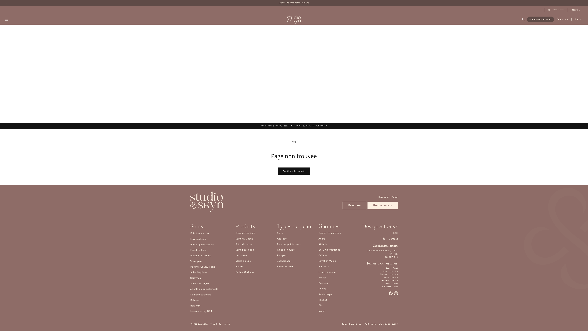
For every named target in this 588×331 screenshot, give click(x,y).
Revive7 (323, 288)
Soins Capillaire (199, 272)
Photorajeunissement (202, 244)
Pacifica (323, 283)
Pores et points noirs (289, 244)
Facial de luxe (198, 250)
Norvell (322, 277)
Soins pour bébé (245, 249)
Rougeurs (282, 255)
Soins (196, 226)
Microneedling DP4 (201, 311)
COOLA (322, 255)
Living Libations (327, 272)
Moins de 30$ (243, 260)
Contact (576, 9)
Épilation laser (198, 239)
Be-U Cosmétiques (329, 249)
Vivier (321, 311)
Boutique (354, 205)
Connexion (562, 19)
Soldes (239, 266)
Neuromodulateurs (200, 294)
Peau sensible (285, 266)
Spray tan (195, 277)
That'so (322, 299)
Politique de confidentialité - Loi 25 (381, 324)
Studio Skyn (325, 294)
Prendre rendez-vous (541, 19)
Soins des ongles (200, 283)
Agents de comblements (204, 288)
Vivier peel (196, 261)
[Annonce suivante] (582, 3)
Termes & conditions (351, 324)
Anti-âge (282, 238)
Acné (280, 233)
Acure (321, 238)
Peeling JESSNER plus (202, 266)
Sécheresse (284, 260)
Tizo (320, 305)
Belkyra (194, 300)
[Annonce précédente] (6, 3)
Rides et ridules (286, 249)
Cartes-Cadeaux (245, 272)
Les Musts (241, 255)
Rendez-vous (382, 205)
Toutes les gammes (329, 233)
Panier (395, 197)
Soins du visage (244, 238)
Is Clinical (323, 266)
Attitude (323, 244)
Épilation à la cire (199, 233)
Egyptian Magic (327, 260)
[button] (6, 19)
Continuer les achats (294, 171)
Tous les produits (245, 233)
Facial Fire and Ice (200, 255)
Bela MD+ (196, 305)
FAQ (395, 233)
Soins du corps (244, 244)
